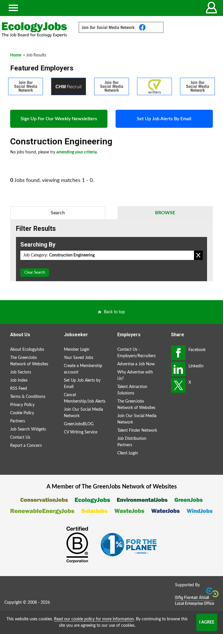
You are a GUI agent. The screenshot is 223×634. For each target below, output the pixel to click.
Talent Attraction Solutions (132, 390)
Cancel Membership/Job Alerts (84, 398)
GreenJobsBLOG (78, 424)
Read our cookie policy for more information (94, 619)
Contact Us (20, 437)
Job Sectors (20, 372)
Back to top (114, 312)
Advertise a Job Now (136, 364)
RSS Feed (18, 389)
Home (15, 55)
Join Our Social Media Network (83, 413)
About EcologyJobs (27, 350)
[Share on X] (178, 385)
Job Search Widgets (28, 429)
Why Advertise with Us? (135, 375)
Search (58, 212)
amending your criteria (76, 152)
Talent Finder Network (137, 430)
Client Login (127, 453)
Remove (198, 255)
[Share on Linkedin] (178, 369)
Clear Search (34, 273)
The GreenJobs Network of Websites (29, 361)
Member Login (76, 350)
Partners (17, 421)
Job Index (19, 380)
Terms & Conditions (27, 397)
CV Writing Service (80, 432)
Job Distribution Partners (131, 442)
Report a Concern (26, 446)
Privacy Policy (22, 405)
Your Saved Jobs (78, 358)
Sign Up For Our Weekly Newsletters (59, 118)
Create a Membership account (83, 369)
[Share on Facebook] (178, 353)
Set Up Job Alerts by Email (82, 383)
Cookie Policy (22, 413)
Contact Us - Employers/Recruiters (136, 353)
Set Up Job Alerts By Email (164, 118)
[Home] (34, 30)
